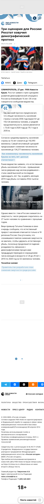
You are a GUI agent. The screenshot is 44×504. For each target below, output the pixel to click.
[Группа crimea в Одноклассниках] (33, 384)
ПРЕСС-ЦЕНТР (18, 410)
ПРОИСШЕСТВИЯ (30, 402)
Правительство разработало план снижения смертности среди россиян (18, 269)
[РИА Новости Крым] (9, 23)
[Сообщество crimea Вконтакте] (14, 384)
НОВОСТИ (5, 410)
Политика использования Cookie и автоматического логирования (15, 433)
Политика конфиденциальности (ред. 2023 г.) (19, 437)
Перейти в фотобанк (26, 72)
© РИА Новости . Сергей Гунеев (10, 72)
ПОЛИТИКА (6, 402)
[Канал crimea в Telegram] (5, 384)
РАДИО (30, 410)
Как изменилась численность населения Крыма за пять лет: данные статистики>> (22, 157)
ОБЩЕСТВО (16, 402)
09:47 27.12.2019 (6, 44)
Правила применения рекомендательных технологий (18, 441)
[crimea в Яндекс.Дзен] (23, 384)
